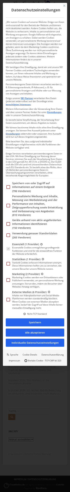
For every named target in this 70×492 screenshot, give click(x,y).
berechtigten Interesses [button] (18, 104)
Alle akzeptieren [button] (35, 332)
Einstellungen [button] (54, 112)
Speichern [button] (35, 322)
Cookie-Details (30, 354)
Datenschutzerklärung (52, 354)
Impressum (14, 360)
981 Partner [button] (27, 98)
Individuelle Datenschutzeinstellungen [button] (35, 342)
